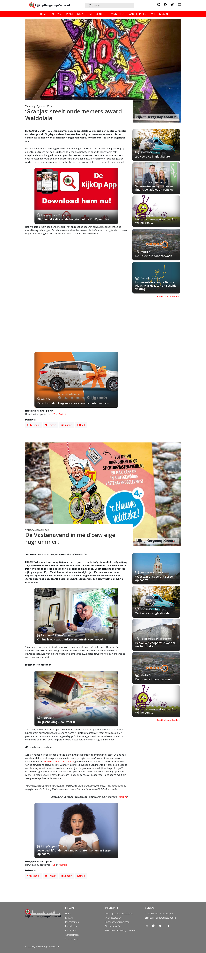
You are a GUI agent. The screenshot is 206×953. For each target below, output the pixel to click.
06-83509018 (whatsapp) (160, 913)
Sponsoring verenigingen (117, 921)
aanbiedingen (137, 14)
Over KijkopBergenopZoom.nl (119, 913)
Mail (82, 425)
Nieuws (69, 917)
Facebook (35, 425)
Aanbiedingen (72, 934)
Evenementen (72, 921)
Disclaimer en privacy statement (121, 930)
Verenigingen (71, 939)
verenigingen (159, 14)
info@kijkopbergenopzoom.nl (161, 917)
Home (68, 913)
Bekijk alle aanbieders (168, 296)
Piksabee (122, 796)
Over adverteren (113, 917)
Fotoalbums (71, 926)
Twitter (52, 425)
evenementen (97, 14)
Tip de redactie (112, 926)
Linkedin (67, 425)
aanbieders (117, 14)
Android (63, 414)
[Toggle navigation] (180, 14)
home (43, 14)
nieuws (56, 14)
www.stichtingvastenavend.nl (59, 761)
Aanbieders (71, 930)
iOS (53, 414)
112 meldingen (75, 14)
